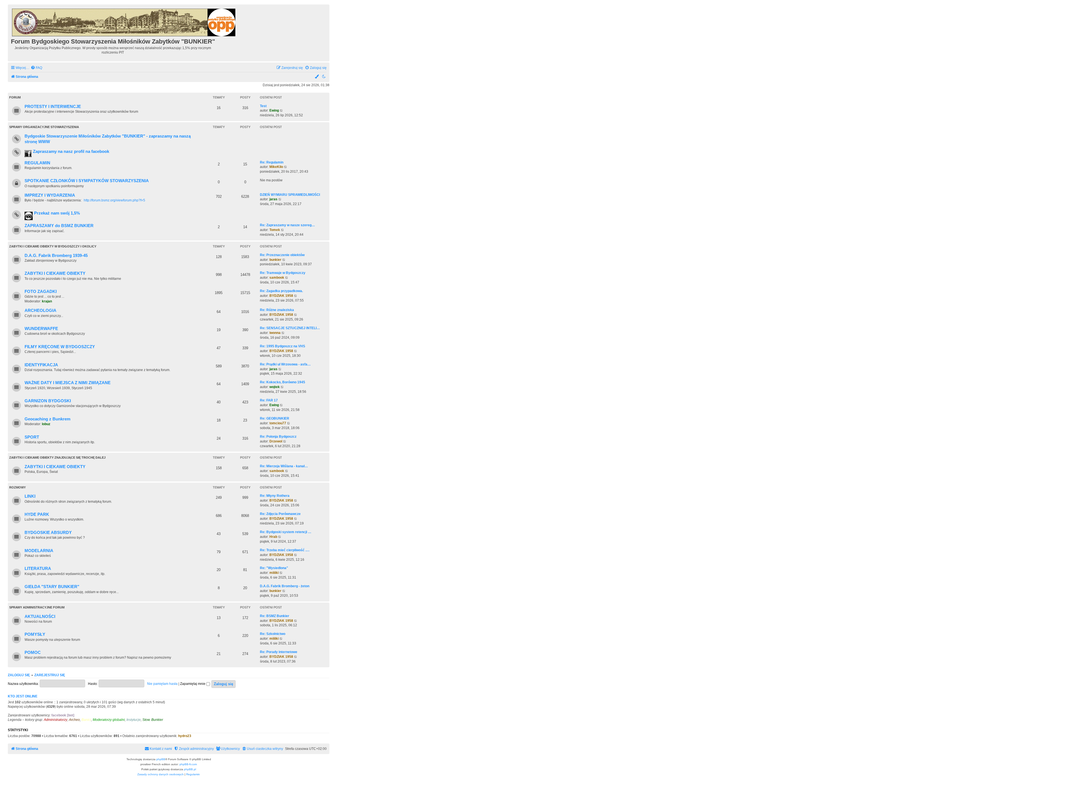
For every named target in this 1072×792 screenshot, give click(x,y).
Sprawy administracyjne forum (36, 607)
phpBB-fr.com (188, 764)
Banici (86, 720)
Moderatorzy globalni (109, 720)
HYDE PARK (37, 514)
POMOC (33, 652)
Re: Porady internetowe (278, 652)
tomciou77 (277, 423)
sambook (276, 278)
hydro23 (184, 736)
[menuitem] (36, 68)
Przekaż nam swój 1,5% (57, 213)
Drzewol (275, 441)
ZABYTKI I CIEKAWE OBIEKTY (55, 273)
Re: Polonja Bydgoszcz (278, 437)
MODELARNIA (39, 550)
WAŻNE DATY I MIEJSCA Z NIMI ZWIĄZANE (68, 383)
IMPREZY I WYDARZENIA (50, 195)
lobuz (46, 424)
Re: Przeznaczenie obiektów (282, 255)
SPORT (32, 437)
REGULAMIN (37, 163)
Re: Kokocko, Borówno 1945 (282, 382)
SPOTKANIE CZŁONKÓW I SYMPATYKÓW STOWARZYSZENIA (87, 181)
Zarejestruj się (49, 675)
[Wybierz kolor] (317, 77)
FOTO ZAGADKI (41, 291)
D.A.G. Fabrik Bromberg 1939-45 (56, 255)
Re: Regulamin (271, 162)
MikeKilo (276, 167)
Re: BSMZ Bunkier (274, 616)
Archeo (74, 720)
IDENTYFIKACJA (41, 365)
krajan (47, 301)
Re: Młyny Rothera (274, 496)
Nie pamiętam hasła (162, 684)
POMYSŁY (35, 634)
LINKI (30, 496)
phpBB (160, 759)
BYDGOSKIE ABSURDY (48, 532)
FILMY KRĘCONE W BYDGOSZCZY (60, 347)
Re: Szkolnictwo (272, 634)
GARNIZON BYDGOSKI (48, 401)
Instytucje (133, 720)
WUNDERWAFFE (41, 328)
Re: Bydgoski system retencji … (285, 532)
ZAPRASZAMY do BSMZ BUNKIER (59, 225)
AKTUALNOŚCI (40, 616)
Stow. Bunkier (152, 720)
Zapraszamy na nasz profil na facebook (71, 151)
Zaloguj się (19, 675)
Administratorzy (55, 720)
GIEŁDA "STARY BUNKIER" (52, 586)
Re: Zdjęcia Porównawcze (280, 514)
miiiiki (274, 573)
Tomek (274, 230)
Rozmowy (17, 487)
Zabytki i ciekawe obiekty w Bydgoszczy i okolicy (52, 246)
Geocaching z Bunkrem (47, 419)
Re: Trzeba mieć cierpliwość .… (285, 550)
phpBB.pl (190, 769)
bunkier (275, 260)
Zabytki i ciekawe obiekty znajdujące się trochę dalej (57, 457)
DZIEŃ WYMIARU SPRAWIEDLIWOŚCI (290, 195)
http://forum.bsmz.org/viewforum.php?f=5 (114, 200)
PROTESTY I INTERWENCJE (53, 106)
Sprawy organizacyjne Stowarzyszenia (44, 127)
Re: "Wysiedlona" (274, 568)
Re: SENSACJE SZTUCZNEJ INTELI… (290, 328)
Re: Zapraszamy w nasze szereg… (287, 225)
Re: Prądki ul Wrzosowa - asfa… (285, 364)
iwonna (275, 333)
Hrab (273, 537)
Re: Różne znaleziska (277, 310)
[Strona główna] (124, 21)
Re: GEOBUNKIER (274, 418)
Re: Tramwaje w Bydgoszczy (282, 273)
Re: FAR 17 (269, 400)
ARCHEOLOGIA (40, 310)
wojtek (274, 387)
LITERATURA (38, 568)
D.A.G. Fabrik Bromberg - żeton (284, 586)
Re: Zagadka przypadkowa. (281, 291)
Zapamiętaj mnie (193, 684)
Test (263, 106)
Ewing (274, 110)
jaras (273, 199)
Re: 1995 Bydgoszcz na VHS (282, 346)
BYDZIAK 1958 (281, 296)
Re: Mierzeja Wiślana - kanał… (284, 466)
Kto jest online (22, 696)
